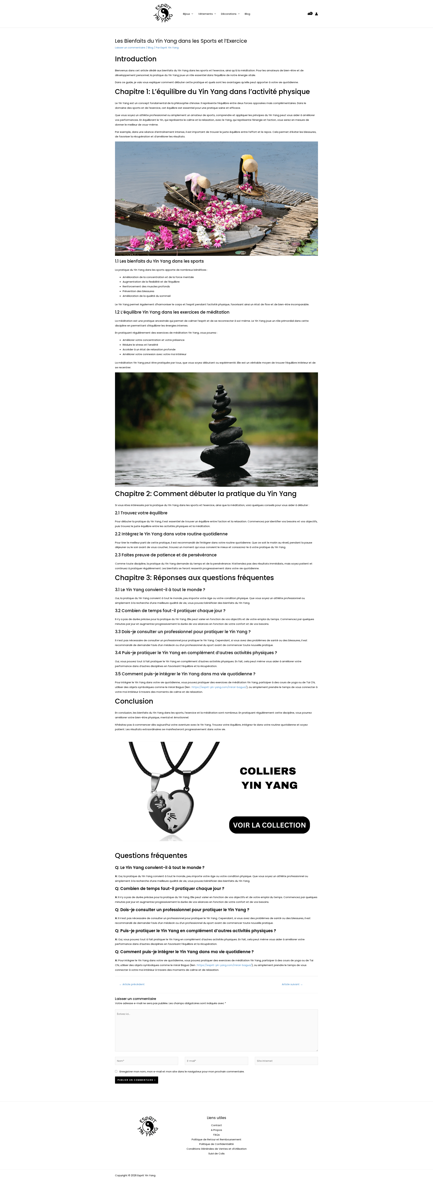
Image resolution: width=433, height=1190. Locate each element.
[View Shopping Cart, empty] (309, 14)
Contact (216, 1125)
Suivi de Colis (216, 1153)
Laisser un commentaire (130, 47)
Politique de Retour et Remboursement (216, 1139)
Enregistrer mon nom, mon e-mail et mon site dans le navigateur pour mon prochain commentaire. (182, 1071)
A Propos (216, 1130)
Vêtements (205, 14)
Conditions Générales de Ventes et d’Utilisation (217, 1149)
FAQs (216, 1134)
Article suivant (292, 984)
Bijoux (186, 14)
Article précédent (132, 984)
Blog (247, 14)
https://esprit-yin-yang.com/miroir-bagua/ (219, 687)
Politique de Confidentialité (216, 1144)
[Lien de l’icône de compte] (316, 13)
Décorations (228, 14)
